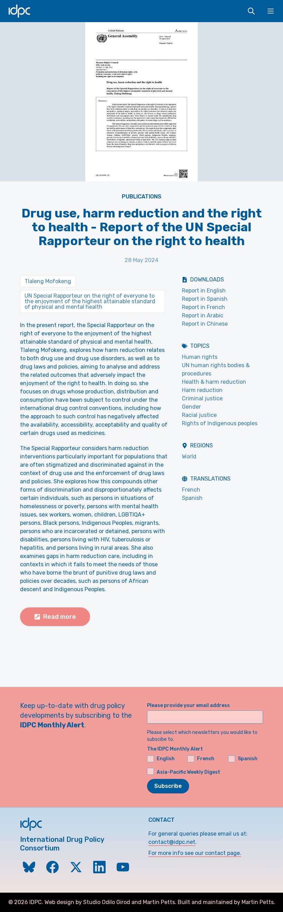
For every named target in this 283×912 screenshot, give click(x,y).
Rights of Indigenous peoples (219, 423)
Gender (191, 406)
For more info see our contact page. (194, 853)
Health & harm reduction (214, 382)
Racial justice (199, 415)
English (166, 759)
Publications (142, 196)
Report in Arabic (202, 315)
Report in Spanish (204, 299)
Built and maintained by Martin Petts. (226, 902)
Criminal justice (202, 398)
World (189, 456)
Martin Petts (159, 902)
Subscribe (168, 786)
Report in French (203, 307)
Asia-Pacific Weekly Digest (188, 772)
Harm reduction (202, 390)
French (191, 489)
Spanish (192, 498)
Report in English (204, 290)
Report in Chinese (205, 323)
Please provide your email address (188, 705)
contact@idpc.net (171, 842)
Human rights (199, 357)
